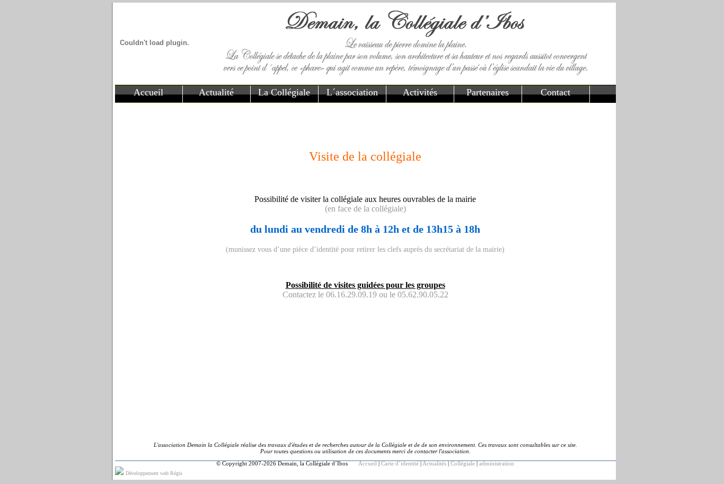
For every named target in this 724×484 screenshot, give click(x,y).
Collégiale (463, 463)
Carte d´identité (400, 463)
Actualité (216, 92)
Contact (555, 92)
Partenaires (487, 92)
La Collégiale (284, 92)
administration (496, 463)
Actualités (434, 463)
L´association (352, 92)
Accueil (148, 92)
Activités (420, 92)
